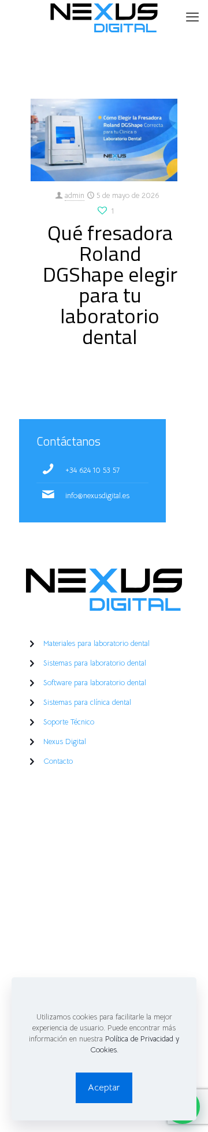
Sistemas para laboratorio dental (94, 663)
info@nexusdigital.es (97, 495)
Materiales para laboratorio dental (96, 643)
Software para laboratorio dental (94, 683)
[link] (104, 590)
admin (74, 195)
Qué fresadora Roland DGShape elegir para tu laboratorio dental (110, 284)
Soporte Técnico (68, 722)
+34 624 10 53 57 (92, 470)
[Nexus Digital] (104, 17)
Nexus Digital (64, 741)
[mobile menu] (192, 17)
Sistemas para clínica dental (87, 702)
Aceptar (104, 1087)
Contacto (58, 761)
